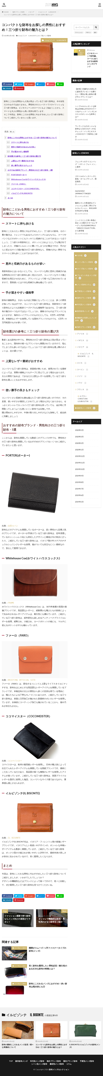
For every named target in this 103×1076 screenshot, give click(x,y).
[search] (96, 27)
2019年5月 (79, 502)
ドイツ (81, 376)
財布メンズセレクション (59, 1069)
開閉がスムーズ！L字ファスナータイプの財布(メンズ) (47, 949)
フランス (82, 389)
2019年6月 (79, 495)
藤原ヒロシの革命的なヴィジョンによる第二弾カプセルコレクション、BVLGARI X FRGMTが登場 (86, 207)
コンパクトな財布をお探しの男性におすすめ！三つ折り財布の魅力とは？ (29, 15)
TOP (11, 1061)
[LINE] (60, 84)
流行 (95, 32)
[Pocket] (50, 84)
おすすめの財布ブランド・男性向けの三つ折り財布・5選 (29, 170)
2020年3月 (79, 437)
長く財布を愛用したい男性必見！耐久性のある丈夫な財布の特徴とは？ (48, 967)
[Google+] (29, 84)
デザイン (88, 32)
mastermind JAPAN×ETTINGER (83, 192)
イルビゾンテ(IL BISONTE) (20, 193)
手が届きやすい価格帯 (18, 151)
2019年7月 (79, 489)
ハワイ (81, 383)
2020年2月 (79, 443)
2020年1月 (79, 450)
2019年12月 (80, 456)
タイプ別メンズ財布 (44, 36)
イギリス (82, 340)
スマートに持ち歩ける (18, 142)
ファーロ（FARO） (17, 184)
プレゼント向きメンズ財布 (85, 276)
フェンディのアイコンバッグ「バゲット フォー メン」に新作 (86, 164)
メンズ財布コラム (86, 284)
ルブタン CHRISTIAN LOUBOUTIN (85, 398)
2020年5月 (79, 430)
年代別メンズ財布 (86, 304)
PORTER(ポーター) (17, 175)
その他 (81, 255)
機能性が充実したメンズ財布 (85, 319)
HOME (6, 12)
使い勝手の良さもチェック (19, 165)
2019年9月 (79, 476)
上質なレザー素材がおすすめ (20, 161)
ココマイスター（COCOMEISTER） (23, 189)
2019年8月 (79, 482)
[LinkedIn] (7, 88)
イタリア (31, 12)
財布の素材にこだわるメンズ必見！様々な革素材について (18, 1045)
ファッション (79, 32)
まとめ (9, 198)
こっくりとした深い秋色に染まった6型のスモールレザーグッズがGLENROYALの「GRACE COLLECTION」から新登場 (86, 225)
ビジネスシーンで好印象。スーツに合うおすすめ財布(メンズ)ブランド (92, 60)
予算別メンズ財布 (86, 291)
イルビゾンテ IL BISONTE (47, 12)
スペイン (82, 369)
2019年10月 (80, 469)
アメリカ (82, 334)
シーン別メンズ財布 (81, 52)
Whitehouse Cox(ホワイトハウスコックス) (26, 179)
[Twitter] (19, 84)
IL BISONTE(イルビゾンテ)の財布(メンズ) (84, 1045)
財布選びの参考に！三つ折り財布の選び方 (23, 156)
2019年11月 (80, 463)
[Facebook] (7, 84)
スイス (81, 363)
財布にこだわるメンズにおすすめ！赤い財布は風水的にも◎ (48, 985)
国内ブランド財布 (86, 298)
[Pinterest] (18, 88)
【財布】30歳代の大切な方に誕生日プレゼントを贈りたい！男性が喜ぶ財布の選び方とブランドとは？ (85, 93)
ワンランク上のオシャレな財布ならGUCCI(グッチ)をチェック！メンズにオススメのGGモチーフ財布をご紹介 (86, 131)
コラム (69, 1064)
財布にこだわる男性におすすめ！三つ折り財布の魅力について (31, 138)
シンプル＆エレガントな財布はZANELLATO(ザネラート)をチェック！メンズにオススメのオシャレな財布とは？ (86, 111)
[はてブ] (40, 84)
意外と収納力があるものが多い (21, 147)
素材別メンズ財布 (86, 408)
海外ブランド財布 (18, 12)
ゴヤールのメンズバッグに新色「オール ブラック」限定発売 (86, 179)
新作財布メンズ (85, 311)
